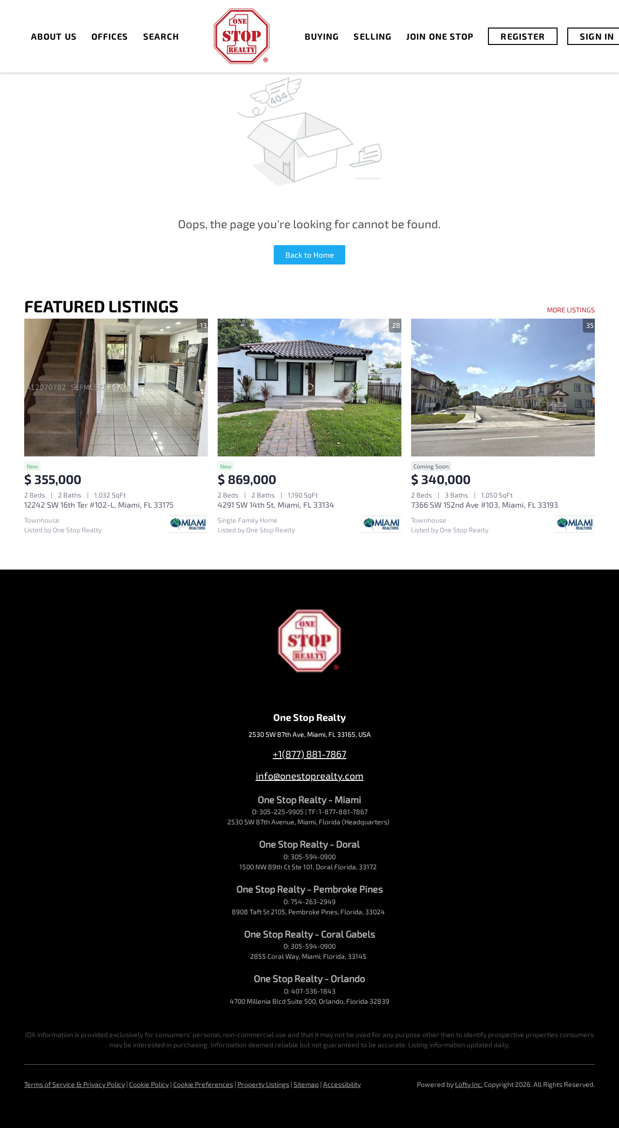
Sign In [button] (597, 36)
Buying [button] (322, 36)
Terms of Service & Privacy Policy (74, 1084)
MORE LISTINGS (571, 310)
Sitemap (306, 1084)
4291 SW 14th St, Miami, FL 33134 (276, 504)
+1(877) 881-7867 (309, 754)
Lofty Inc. (469, 1084)
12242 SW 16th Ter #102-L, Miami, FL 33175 (99, 504)
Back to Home (309, 254)
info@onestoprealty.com (310, 775)
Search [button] (161, 36)
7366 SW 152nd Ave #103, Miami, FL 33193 (484, 504)
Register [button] (523, 36)
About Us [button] (54, 36)
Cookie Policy (149, 1084)
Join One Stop (439, 36)
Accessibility (342, 1084)
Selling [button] (373, 36)
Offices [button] (110, 36)
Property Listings (263, 1084)
